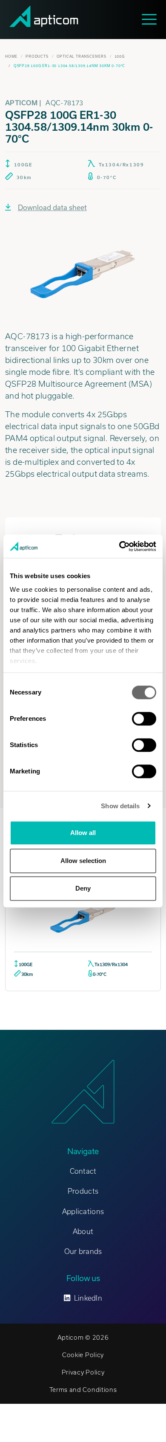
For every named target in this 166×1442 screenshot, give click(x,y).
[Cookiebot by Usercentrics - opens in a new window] (119, 546)
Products (37, 56)
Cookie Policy (83, 1355)
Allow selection (83, 860)
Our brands (83, 1251)
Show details (120, 806)
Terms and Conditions (83, 1389)
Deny (83, 888)
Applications (83, 1211)
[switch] (144, 718)
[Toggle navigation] (151, 19)
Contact (83, 1171)
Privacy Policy (83, 1372)
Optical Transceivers (81, 56)
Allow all (83, 832)
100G (119, 56)
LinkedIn (88, 1298)
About (83, 1231)
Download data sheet (52, 207)
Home (11, 56)
